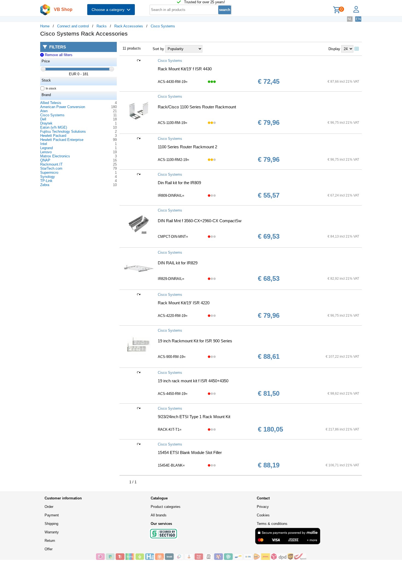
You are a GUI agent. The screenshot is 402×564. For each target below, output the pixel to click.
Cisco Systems (163, 26)
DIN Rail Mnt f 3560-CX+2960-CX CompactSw (199, 220)
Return (50, 541)
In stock (51, 88)
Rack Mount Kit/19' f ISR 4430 (185, 68)
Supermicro (49, 172)
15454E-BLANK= (171, 465)
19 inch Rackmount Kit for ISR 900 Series (195, 341)
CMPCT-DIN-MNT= (173, 237)
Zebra (44, 185)
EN (358, 19)
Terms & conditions (272, 524)
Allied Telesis (50, 103)
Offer (49, 549)
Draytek (46, 123)
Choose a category (109, 9)
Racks (102, 26)
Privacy (263, 507)
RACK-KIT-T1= (170, 429)
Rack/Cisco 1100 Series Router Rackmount (197, 107)
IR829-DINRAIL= (171, 279)
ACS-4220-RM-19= (173, 316)
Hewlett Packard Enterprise (61, 140)
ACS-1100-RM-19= (172, 123)
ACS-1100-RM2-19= (173, 160)
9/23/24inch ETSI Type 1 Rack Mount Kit (194, 416)
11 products (132, 48)
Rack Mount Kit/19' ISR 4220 (183, 302)
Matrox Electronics (55, 156)
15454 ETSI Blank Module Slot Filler (190, 452)
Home (44, 26)
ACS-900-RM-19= (172, 357)
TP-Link (46, 181)
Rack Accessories (128, 26)
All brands (159, 515)
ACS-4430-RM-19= (173, 82)
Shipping (51, 524)
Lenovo (46, 152)
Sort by (158, 49)
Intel (43, 144)
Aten (44, 111)
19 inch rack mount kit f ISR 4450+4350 (193, 380)
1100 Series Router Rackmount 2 (187, 146)
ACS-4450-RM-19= (173, 394)
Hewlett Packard (53, 136)
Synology (47, 177)
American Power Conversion (62, 107)
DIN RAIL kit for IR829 (177, 263)
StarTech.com (51, 168)
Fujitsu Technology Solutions (63, 131)
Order (49, 507)
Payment (52, 515)
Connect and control (73, 26)
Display (334, 49)
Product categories (165, 507)
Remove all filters (57, 55)
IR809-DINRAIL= (171, 195)
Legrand (46, 148)
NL (350, 19)
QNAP (45, 160)
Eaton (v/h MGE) (53, 127)
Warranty (52, 532)
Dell (43, 119)
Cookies (263, 515)
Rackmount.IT (51, 164)
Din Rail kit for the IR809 (179, 182)
